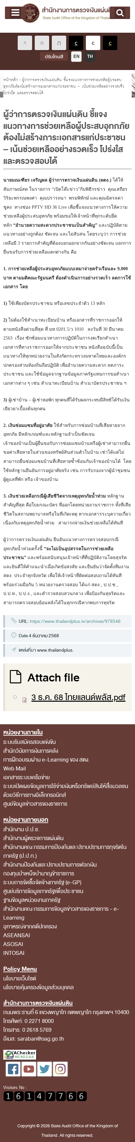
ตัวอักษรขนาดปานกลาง (42, 43)
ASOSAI (13, 944)
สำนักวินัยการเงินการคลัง (30, 751)
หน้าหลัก (10, 80)
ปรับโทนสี (54, 57)
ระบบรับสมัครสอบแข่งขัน (29, 742)
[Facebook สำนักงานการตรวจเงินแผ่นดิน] (14, 1074)
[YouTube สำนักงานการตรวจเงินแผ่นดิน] (29, 1074)
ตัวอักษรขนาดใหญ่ (59, 43)
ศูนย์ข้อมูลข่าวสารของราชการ (35, 803)
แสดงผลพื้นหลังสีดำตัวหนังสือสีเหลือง (110, 43)
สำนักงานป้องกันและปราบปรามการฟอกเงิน (50, 864)
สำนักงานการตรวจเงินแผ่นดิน (67, 16)
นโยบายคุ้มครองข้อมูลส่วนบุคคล (38, 987)
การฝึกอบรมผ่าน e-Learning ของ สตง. (46, 759)
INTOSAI (14, 953)
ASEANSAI (16, 935)
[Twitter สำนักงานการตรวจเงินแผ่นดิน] (45, 1074)
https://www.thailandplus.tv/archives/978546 (75, 621)
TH (90, 56)
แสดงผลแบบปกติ (93, 43)
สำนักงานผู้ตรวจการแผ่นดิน (33, 838)
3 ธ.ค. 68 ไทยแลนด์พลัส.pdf (78, 697)
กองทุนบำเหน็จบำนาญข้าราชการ (38, 873)
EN (76, 56)
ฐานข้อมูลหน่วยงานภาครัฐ (31, 900)
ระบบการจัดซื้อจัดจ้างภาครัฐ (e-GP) (42, 882)
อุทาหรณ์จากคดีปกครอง (30, 926)
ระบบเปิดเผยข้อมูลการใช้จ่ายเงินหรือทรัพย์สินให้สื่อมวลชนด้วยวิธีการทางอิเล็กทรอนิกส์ (65, 790)
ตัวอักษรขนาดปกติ (25, 43)
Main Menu (15, 13)
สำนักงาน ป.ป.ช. (21, 829)
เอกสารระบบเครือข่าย (26, 777)
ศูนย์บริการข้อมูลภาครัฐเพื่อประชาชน (43, 891)
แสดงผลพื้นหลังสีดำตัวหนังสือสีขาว (76, 43)
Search (120, 13)
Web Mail (14, 768)
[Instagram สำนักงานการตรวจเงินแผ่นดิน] (60, 1074)
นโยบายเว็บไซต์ (19, 978)
